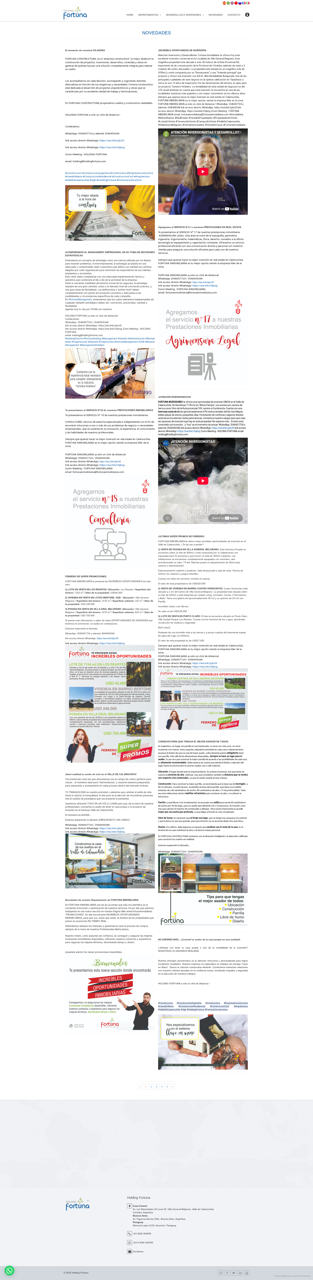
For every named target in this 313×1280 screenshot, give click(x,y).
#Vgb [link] (93, 180)
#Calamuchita (106, 341)
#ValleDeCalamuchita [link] (77, 180)
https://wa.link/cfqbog (189, 431)
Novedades (216, 15)
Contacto (234, 15)
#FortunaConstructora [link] (129, 180)
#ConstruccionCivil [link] (122, 176)
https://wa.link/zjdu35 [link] (111, 140)
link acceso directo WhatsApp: (82, 140)
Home (130, 15)
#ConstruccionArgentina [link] (96, 173)
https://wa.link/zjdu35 (223, 428)
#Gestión (122, 338)
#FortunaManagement (80, 299)
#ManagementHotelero (92, 345)
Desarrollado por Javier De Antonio (293, 1276)
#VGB (141, 341)
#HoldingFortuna (74, 338)
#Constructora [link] (118, 173)
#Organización (79, 341)
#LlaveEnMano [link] (73, 176)
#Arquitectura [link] (141, 176)
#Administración (136, 338)
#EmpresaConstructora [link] (140, 173)
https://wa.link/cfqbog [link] (112, 147)
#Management (109, 338)
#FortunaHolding (92, 338)
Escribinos (138, 1251)
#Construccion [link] (73, 173)
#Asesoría (93, 341)
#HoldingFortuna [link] (106, 180)
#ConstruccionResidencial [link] (97, 176)
